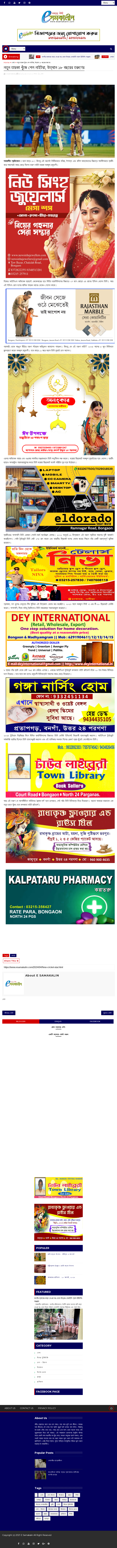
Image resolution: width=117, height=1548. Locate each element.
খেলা (13, 62)
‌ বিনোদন (61, 1495)
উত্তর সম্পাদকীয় (42, 1504)
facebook (95, 1021)
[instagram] (24, 3)
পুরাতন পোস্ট (107, 1013)
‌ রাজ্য (69, 1495)
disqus (58, 1021)
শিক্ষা (70, 1514)
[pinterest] (29, 3)
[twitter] (19, 3)
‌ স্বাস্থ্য (38, 1500)
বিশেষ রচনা (41, 1372)
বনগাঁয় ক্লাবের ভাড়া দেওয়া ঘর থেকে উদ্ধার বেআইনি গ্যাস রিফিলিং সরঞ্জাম (24, 56)
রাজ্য (39, 1377)
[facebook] (4, 3)
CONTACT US (26, 1408)
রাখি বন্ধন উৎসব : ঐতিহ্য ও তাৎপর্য (61, 1254)
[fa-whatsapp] (9, 3)
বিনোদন (40, 1367)
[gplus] (43, 1544)
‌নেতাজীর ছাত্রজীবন (55, 1460)
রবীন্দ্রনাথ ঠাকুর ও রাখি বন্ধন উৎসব (61, 1266)
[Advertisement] (58, 1106)
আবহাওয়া (73, 1500)
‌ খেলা (41, 1495)
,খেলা (41, 74)
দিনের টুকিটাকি (42, 1357)
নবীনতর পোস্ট (8, 1013)
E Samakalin (27, 1535)
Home (7, 62)
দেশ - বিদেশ (42, 1362)
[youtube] (14, 3)
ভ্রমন (38, 1514)
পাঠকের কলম (52, 1509)
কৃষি (52, 1504)
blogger (20, 1021)
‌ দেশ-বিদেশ (63, 57)
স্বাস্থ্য (47, 1518)
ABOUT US (10, 1408)
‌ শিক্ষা (77, 1495)
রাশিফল (40, 1381)
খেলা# (13, 955)
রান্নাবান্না (54, 1514)
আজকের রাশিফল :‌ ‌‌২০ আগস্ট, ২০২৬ (61, 1277)
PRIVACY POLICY (47, 1408)
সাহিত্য (38, 1518)
